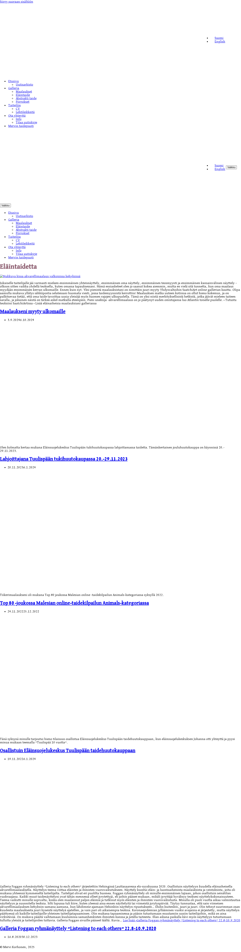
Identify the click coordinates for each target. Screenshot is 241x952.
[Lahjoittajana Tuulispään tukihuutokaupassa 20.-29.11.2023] (87, 440)
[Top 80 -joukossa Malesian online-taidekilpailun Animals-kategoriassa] (87, 588)
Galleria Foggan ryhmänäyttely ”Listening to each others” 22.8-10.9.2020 (78, 928)
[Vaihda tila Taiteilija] (66, 236)
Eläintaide (23, 95)
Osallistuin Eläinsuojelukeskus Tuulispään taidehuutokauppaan (67, 750)
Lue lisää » (181, 920)
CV (18, 108)
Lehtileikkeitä (25, 112)
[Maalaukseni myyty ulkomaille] (40, 276)
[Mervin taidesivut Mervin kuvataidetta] (101, 74)
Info (18, 119)
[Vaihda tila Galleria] (66, 219)
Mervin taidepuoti (21, 126)
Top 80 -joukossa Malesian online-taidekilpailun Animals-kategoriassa (74, 603)
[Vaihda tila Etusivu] (66, 212)
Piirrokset (22, 101)
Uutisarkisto (24, 84)
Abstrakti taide (26, 98)
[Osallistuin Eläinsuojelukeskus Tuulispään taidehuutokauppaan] (87, 732)
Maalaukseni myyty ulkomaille (33, 311)
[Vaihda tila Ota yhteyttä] (66, 247)
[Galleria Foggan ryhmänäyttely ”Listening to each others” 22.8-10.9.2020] (87, 879)
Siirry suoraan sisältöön (16, 1)
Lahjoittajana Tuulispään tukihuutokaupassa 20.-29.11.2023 (63, 459)
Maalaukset (24, 91)
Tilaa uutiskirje (26, 122)
